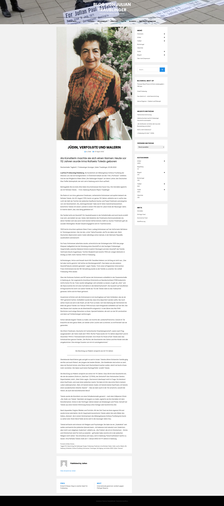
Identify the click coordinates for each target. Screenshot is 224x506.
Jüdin (113, 446)
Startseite (72, 21)
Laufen (118, 446)
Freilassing (90, 446)
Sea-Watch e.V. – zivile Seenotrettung (148, 96)
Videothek (114, 21)
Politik (123, 21)
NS (126, 446)
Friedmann (97, 446)
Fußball (91, 21)
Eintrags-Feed (141, 214)
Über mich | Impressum (147, 21)
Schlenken (69, 448)
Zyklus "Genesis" (118, 448)
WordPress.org (141, 221)
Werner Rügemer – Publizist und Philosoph (149, 101)
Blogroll (132, 21)
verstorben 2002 (108, 448)
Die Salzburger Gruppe (80, 446)
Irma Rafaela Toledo (106, 446)
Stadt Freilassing (142, 91)
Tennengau (93, 448)
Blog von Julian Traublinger (112, 7)
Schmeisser (86, 448)
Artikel (82, 21)
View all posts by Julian (68, 471)
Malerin (122, 446)
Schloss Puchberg (77, 448)
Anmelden (140, 211)
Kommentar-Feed (142, 218)
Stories (72, 444)
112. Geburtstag (69, 446)
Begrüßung (140, 167)
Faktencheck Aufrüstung (144, 115)
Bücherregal (102, 21)
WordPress (125, 501)
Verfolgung (100, 448)
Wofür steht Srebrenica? (144, 129)
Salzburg (62, 448)
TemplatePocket (111, 501)
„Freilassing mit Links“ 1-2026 (145, 133)
